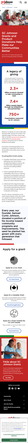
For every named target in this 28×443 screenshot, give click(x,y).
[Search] (20, 2)
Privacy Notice (17, 428)
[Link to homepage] (7, 2)
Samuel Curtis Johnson (17, 137)
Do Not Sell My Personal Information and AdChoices (13, 435)
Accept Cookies (14, 440)
